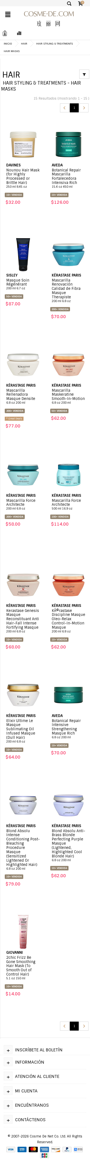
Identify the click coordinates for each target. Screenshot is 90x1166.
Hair (24, 43)
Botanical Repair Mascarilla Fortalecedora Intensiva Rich (66, 178)
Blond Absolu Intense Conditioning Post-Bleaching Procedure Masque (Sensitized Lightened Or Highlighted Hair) (23, 850)
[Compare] (17, 33)
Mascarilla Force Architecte (21, 504)
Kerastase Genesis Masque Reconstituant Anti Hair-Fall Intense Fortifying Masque (22, 621)
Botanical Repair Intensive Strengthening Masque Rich (66, 729)
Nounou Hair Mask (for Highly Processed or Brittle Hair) (23, 178)
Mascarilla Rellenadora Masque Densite (20, 396)
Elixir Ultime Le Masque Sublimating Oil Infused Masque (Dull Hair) (20, 731)
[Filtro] (84, 74)
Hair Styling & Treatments (54, 43)
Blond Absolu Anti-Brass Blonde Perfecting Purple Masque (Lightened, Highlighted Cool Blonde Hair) (68, 845)
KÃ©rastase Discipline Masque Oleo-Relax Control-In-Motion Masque (68, 621)
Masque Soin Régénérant (17, 284)
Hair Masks (12, 51)
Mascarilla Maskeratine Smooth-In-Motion (68, 396)
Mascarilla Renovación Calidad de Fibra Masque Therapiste (66, 290)
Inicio (8, 43)
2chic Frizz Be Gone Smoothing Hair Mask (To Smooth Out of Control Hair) (21, 968)
